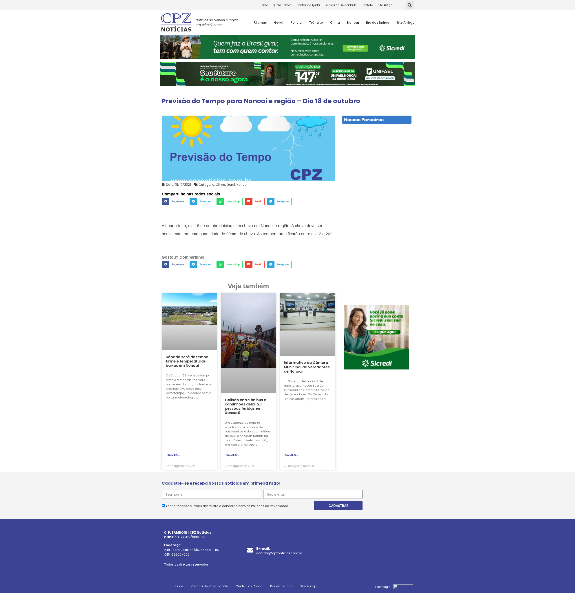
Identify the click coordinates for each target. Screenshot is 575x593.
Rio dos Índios (377, 22)
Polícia (296, 22)
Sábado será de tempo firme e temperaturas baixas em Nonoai (187, 361)
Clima (335, 22)
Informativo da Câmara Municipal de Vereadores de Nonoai (307, 367)
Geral (278, 22)
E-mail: (263, 548)
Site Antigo (385, 5)
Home (264, 5)
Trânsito (316, 22)
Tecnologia (383, 587)
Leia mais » (173, 455)
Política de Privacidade (340, 5)
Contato (367, 5)
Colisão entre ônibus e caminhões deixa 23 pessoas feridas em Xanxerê (245, 406)
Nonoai (353, 22)
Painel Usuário (281, 586)
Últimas (260, 22)
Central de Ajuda (308, 5)
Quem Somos (282, 5)
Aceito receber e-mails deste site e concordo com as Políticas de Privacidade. (227, 506)
